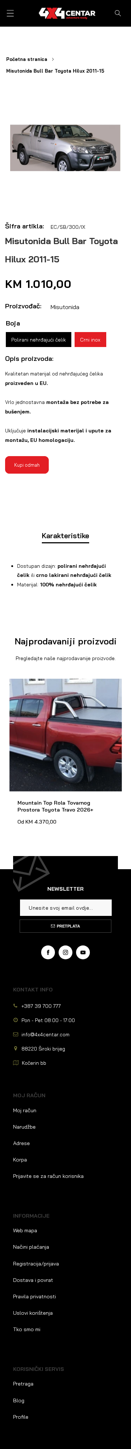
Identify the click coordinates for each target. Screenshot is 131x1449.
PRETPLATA (68, 926)
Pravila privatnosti (34, 1296)
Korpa (20, 1159)
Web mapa (25, 1230)
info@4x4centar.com (45, 1034)
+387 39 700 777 (41, 1006)
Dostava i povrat (33, 1280)
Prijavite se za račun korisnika (48, 1176)
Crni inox (90, 339)
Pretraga (23, 1383)
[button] (10, 13)
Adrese (21, 1143)
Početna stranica (26, 59)
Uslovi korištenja (33, 1313)
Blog (18, 1400)
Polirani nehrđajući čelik (38, 339)
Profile (20, 1417)
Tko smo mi (26, 1329)
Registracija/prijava (36, 1263)
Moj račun (24, 1110)
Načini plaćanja (31, 1247)
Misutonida (65, 307)
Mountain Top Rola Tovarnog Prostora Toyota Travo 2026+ (57, 685)
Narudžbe (24, 1127)
